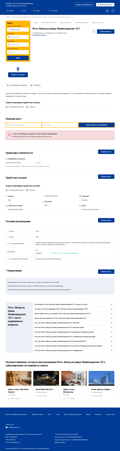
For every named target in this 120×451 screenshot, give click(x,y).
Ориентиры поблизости (49, 22)
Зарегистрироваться (84, 5)
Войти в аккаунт (106, 5)
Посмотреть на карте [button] (39, 35)
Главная (8, 17)
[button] (117, 386)
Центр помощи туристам (72, 414)
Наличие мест (106, 152)
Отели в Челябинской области (21, 17)
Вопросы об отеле (97, 22)
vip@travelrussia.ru (14, 427)
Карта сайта (110, 414)
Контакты (98, 414)
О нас (58, 414)
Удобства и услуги (65, 22)
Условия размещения (81, 22)
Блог (24, 10)
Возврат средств (37, 414)
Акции (38, 10)
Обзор (36, 22)
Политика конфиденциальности (16, 414)
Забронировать (105, 31)
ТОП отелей (53, 10)
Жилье (11, 10)
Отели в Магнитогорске (39, 17)
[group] (18, 386)
